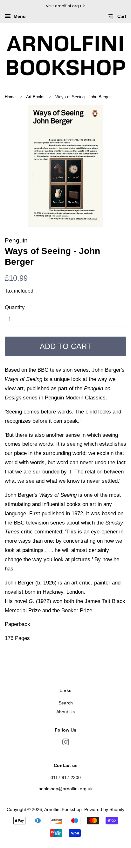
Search (66, 702)
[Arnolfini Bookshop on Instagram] (65, 743)
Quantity (15, 307)
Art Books (35, 96)
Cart (121, 16)
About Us (65, 711)
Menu (19, 16)
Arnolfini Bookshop (63, 809)
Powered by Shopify (104, 809)
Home (10, 96)
